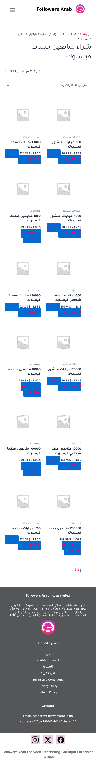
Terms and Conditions (48, 680)
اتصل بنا (48, 654)
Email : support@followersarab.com (48, 716)
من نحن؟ (48, 673)
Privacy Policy (48, 686)
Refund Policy (48, 692)
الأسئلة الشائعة (48, 660)
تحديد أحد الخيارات (64, 156)
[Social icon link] (60, 739)
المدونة (48, 667)
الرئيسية (85, 34)
